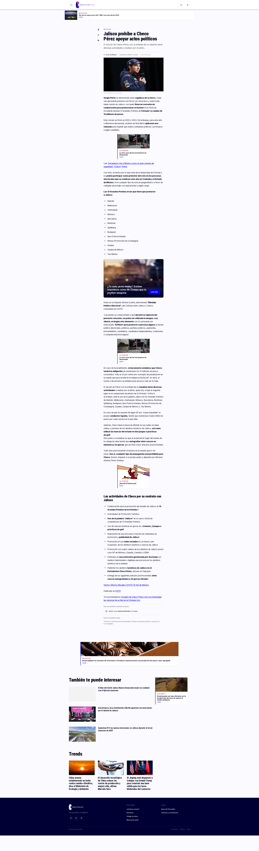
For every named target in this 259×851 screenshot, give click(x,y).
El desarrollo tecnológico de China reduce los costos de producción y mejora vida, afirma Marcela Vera (110, 783)
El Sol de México (111, 55)
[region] (133, 278)
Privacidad (174, 829)
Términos (182, 829)
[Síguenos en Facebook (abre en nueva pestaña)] (71, 818)
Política (107, 29)
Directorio (130, 813)
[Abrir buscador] (181, 4)
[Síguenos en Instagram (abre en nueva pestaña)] (81, 818)
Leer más (154, 292)
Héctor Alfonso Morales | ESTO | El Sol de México (126, 585)
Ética (188, 829)
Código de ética (132, 816)
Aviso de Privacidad (168, 809)
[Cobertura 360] (85, 5)
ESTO (118, 591)
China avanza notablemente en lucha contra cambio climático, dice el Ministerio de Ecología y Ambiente (81, 783)
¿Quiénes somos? (133, 809)
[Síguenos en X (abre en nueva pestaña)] (76, 818)
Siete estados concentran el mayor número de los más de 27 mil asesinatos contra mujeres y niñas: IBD (127, 289)
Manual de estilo (133, 820)
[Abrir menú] (71, 4)
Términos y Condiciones (169, 813)
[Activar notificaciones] (187, 4)
